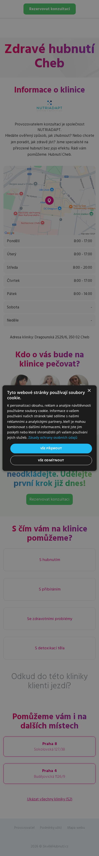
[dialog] (50, 428)
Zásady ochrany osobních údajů (52, 437)
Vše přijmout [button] (51, 448)
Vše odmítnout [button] (51, 460)
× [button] (89, 390)
